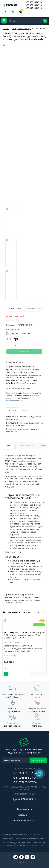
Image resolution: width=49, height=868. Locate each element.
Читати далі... (30, 383)
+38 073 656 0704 (34, 5)
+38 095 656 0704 (34, 8)
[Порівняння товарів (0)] (5, 12)
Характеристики (26, 445)
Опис (8, 445)
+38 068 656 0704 (34, 2)
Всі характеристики (14, 400)
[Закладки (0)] (12, 12)
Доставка (12, 410)
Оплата (25, 410)
